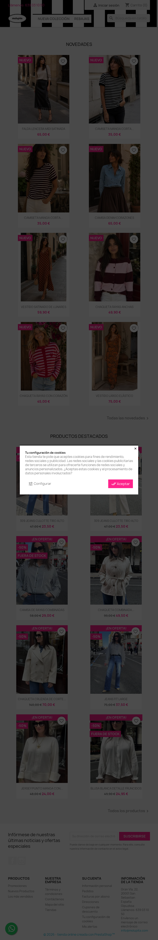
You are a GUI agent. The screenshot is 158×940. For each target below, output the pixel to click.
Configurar (39, 483)
